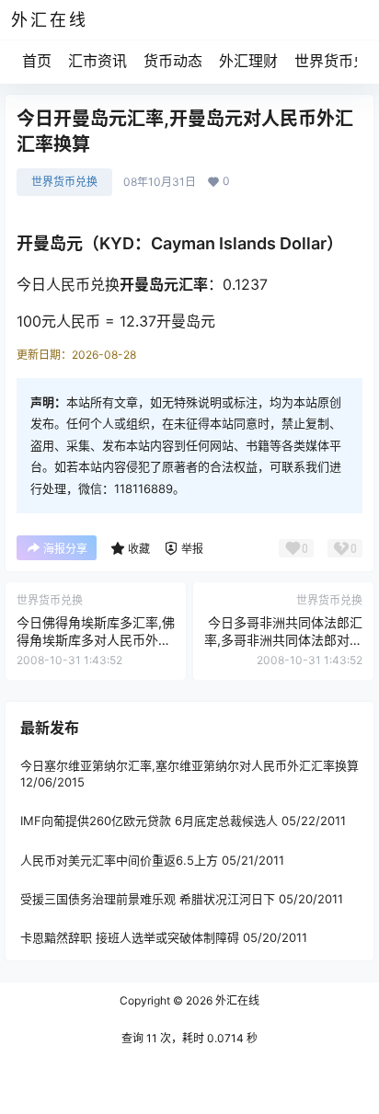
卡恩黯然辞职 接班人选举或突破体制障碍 (129, 937)
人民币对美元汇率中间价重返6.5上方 (119, 859)
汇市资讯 (97, 61)
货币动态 (173, 61)
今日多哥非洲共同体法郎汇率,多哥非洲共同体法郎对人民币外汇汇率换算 (283, 640)
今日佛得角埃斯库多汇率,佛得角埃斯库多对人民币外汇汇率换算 (96, 640)
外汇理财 (248, 61)
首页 (37, 61)
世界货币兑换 (64, 182)
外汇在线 (235, 1000)
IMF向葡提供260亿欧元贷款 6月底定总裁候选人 (149, 820)
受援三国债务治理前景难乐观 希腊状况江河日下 (147, 897)
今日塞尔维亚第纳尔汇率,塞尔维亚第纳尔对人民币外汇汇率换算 (189, 765)
